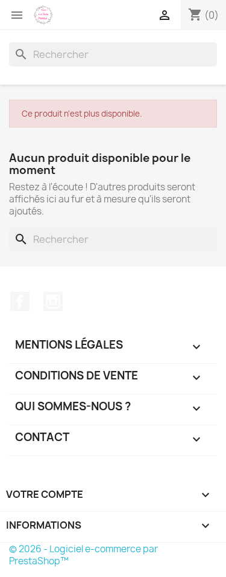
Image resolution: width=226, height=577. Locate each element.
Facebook (20, 301)
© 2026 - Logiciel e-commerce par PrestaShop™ (83, 555)
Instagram (53, 301)
